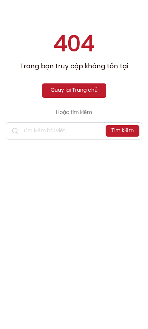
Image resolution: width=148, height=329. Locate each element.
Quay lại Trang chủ (74, 90)
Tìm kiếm (122, 130)
